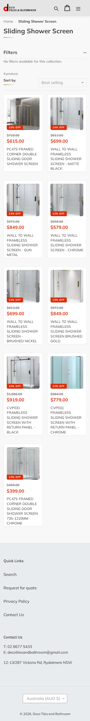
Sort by (10, 81)
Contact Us (14, 614)
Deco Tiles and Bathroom (51, 714)
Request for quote (20, 587)
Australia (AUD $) (43, 698)
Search (10, 574)
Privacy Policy (17, 601)
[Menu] (78, 7)
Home (8, 21)
